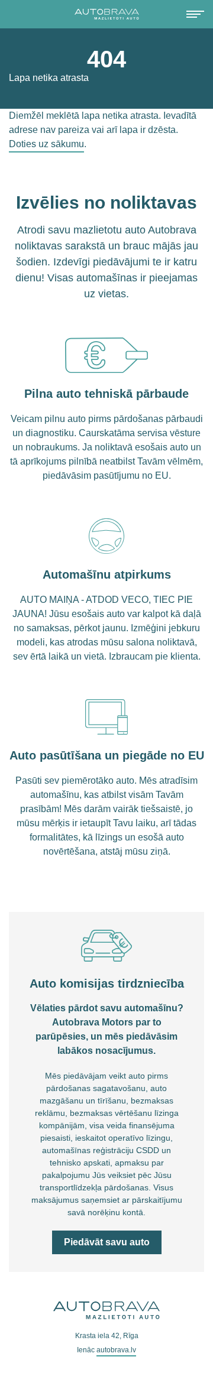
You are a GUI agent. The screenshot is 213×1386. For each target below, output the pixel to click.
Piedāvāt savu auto (107, 1242)
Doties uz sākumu (46, 144)
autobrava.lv (116, 1350)
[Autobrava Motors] (106, 14)
